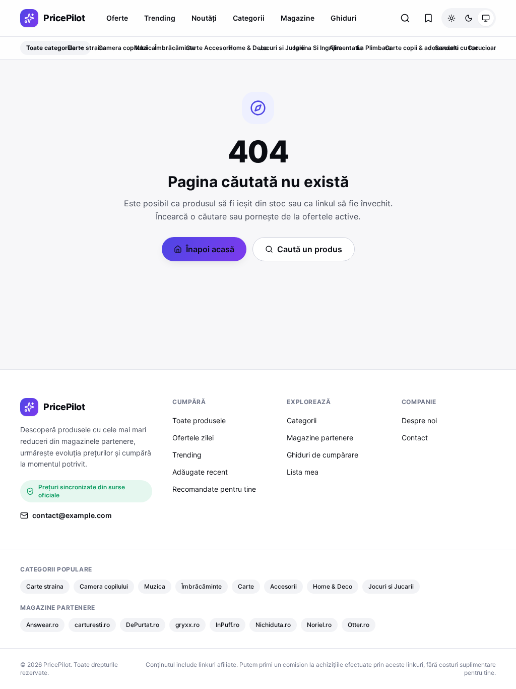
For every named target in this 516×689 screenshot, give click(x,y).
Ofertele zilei (193, 437)
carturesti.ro (92, 624)
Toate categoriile (51, 47)
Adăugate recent (200, 472)
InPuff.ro (227, 624)
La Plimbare (374, 47)
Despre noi (419, 420)
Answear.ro (42, 624)
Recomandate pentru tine (214, 489)
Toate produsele (199, 420)
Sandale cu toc (456, 47)
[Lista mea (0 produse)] (428, 18)
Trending (159, 18)
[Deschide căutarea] (405, 18)
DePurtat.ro (142, 624)
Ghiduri (344, 18)
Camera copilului (122, 47)
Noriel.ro (319, 624)
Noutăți (204, 18)
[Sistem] (486, 18)
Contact (415, 437)
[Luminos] (451, 18)
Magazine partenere (320, 437)
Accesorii (218, 47)
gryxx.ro (187, 624)
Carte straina (87, 47)
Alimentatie (346, 47)
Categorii (249, 18)
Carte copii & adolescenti (422, 47)
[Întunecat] (469, 18)
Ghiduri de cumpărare (322, 454)
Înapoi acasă (210, 249)
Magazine (297, 18)
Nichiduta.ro (273, 624)
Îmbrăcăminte (175, 47)
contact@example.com (72, 515)
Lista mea (302, 472)
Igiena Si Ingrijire (318, 47)
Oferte (117, 18)
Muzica (144, 47)
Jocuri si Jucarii (282, 47)
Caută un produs (309, 249)
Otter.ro (358, 624)
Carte (194, 47)
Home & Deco (248, 47)
